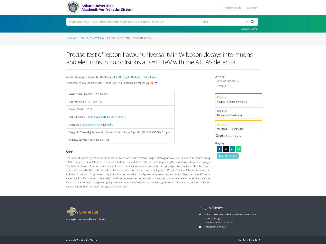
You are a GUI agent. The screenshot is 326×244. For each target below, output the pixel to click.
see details (235, 136)
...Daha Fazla (149, 77)
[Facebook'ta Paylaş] (219, 149)
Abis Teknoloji (245, 240)
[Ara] (252, 22)
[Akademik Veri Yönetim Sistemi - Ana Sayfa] (73, 7)
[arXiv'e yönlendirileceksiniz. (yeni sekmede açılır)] (148, 82)
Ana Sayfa (72, 38)
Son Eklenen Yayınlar (92, 38)
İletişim (102, 219)
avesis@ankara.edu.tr (215, 226)
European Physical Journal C (97, 124)
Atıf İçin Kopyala (229, 155)
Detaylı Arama (249, 28)
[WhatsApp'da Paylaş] (238, 149)
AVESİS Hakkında (87, 219)
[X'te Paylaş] (226, 149)
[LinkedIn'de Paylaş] (232, 149)
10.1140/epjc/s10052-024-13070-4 (106, 117)
